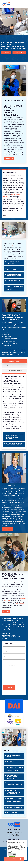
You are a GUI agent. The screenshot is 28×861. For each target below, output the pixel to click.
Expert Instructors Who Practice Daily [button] (14, 268)
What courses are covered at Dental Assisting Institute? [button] (13, 777)
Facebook (23, 598)
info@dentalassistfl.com (8, 635)
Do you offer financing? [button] (14, 807)
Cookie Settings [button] (12, 854)
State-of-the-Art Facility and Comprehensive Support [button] (15, 288)
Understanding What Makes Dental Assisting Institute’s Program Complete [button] (15, 436)
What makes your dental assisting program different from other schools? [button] (14, 801)
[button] (26, 4)
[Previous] (1, 19)
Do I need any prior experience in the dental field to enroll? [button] (14, 784)
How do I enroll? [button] (12, 812)
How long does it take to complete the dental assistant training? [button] (15, 769)
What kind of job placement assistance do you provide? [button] (14, 792)
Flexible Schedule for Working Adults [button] (14, 281)
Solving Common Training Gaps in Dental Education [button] (14, 444)
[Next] (27, 19)
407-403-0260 (20, 604)
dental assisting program (13, 246)
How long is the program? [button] (12, 762)
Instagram (7, 600)
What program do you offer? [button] (13, 756)
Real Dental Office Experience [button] (13, 262)
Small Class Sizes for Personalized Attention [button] (14, 275)
